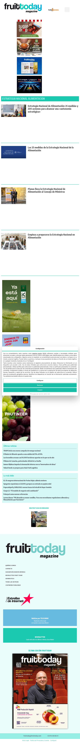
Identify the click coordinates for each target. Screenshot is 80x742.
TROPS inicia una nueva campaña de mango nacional (22, 451)
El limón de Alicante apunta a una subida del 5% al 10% (22, 454)
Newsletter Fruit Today (14, 575)
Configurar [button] (53, 740)
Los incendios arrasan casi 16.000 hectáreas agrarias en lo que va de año (28, 458)
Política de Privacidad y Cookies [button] (39, 740)
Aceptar (40, 390)
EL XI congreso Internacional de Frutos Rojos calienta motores (25, 480)
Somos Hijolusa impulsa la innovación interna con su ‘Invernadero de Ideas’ (29, 464)
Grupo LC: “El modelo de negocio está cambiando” (21, 491)
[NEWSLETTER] (40, 632)
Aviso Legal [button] (25, 740)
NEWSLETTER (40, 637)
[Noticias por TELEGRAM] (40, 613)
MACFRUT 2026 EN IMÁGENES (39, 508)
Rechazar (40, 385)
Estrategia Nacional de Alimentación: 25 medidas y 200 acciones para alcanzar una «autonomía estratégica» (53, 108)
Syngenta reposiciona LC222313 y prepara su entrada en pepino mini (27, 484)
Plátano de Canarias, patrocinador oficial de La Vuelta (22, 461)
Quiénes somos (11, 565)
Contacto (9, 568)
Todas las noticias (12, 582)
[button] (67, 9)
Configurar (40, 380)
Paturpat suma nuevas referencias (15, 494)
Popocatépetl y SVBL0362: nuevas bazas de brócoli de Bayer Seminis (27, 487)
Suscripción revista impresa (15, 572)
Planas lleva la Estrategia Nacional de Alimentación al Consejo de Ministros (46, 190)
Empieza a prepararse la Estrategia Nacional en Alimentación (51, 236)
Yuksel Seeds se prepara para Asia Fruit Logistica (20, 468)
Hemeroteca (10, 578)
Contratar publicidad (13, 585)
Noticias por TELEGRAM (40, 618)
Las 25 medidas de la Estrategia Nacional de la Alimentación (51, 149)
